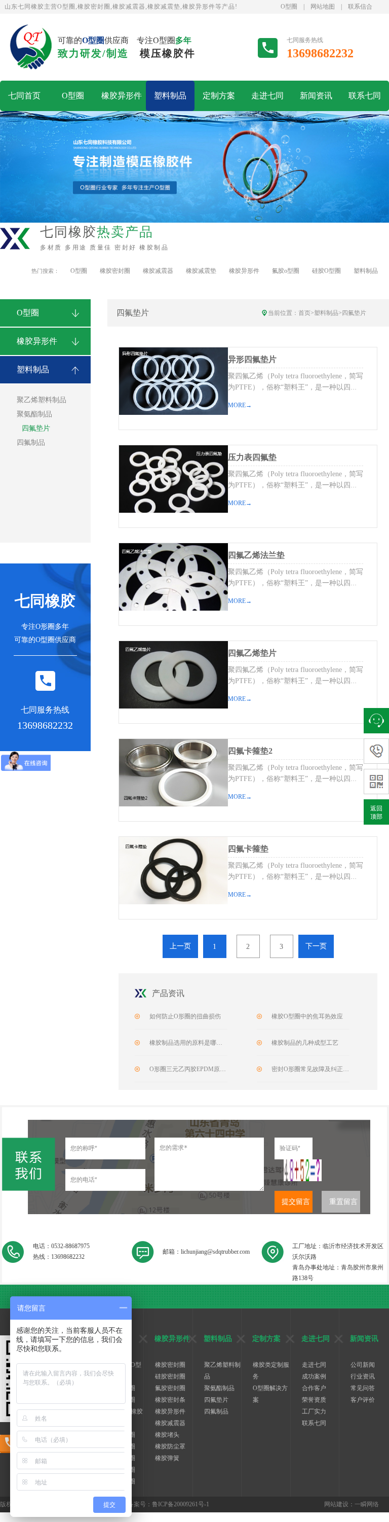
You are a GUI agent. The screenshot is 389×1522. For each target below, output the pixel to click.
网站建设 (336, 1504)
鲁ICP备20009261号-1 (180, 1504)
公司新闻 (363, 1364)
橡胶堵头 (167, 1434)
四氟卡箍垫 (248, 848)
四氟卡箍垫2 (250, 751)
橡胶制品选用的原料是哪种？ (188, 1042)
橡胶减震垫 (201, 270)
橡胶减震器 (158, 270)
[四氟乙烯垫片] (173, 675)
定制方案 (219, 95)
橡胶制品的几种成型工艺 (304, 1042)
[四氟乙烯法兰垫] (173, 577)
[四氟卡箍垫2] (173, 772)
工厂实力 (314, 1411)
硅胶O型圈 (326, 270)
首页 (304, 312)
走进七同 (267, 95)
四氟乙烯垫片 (252, 653)
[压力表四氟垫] (173, 479)
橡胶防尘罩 (170, 1446)
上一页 (180, 946)
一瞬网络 (367, 1504)
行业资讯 (363, 1376)
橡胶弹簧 (167, 1458)
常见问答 (363, 1388)
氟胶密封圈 (170, 1388)
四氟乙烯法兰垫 (256, 555)
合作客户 (314, 1388)
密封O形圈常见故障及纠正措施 (313, 1069)
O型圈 (289, 6)
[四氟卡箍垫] (173, 870)
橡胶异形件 (121, 95)
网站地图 (322, 6)
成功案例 (314, 1376)
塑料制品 (170, 95)
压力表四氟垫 (252, 457)
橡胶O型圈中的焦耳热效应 (307, 1016)
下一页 (316, 946)
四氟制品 (31, 442)
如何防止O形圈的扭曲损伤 (185, 1016)
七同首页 (24, 95)
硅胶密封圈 (170, 1376)
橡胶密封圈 (115, 270)
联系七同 (364, 95)
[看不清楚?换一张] (303, 1170)
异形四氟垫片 (252, 359)
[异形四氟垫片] (173, 381)
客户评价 (363, 1399)
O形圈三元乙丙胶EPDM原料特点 (193, 1069)
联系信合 (360, 6)
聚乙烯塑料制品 (41, 400)
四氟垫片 (36, 428)
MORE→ (240, 405)
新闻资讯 (316, 95)
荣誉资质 (314, 1399)
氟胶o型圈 (285, 270)
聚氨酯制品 (34, 414)
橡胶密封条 (170, 1399)
